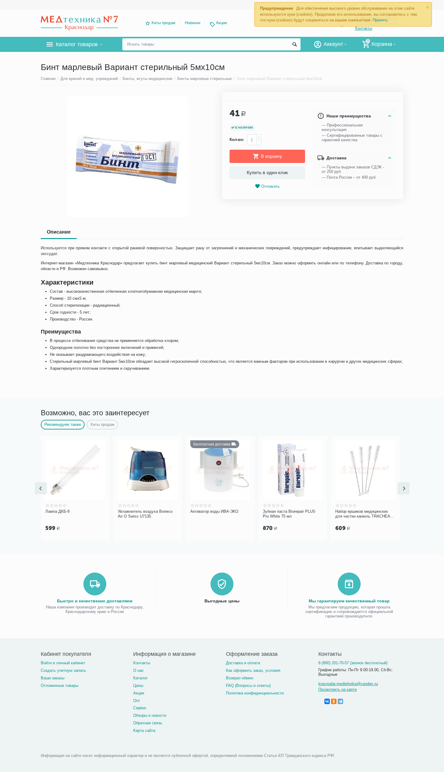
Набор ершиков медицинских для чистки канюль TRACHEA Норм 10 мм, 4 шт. (362, 514)
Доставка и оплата (243, 663)
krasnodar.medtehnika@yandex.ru (348, 683)
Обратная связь (147, 723)
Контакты (141, 663)
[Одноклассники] (333, 701)
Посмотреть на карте (337, 689)
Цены (138, 685)
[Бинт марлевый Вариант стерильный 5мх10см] (127, 156)
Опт (136, 700)
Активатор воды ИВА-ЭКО (214, 511)
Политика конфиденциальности (255, 693)
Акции (221, 23)
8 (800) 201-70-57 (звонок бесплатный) (353, 663)
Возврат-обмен (239, 678)
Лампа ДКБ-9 (57, 511)
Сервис (139, 708)
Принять (380, 20)
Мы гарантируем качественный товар (349, 600)
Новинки (192, 23)
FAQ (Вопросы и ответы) (248, 685)
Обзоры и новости (149, 715)
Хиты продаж (163, 23)
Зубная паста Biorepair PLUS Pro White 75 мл (289, 513)
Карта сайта (144, 730)
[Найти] (294, 44)
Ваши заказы (52, 678)
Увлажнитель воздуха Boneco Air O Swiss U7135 (145, 513)
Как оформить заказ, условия (253, 670)
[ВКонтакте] (327, 701)
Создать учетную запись (63, 670)
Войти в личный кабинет (63, 663)
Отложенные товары (59, 685)
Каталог (140, 678)
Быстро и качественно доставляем (94, 600)
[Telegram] (340, 701)
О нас (138, 670)
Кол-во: (237, 139)
